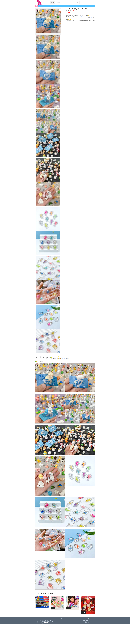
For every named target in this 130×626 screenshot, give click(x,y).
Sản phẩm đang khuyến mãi (42, 618)
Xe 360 (85, 621)
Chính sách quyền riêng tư (88, 618)
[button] (60, 10)
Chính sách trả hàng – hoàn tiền (76, 618)
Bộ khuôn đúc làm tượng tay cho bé (92, 8)
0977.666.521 (41, 622)
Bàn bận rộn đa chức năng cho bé (94, 8)
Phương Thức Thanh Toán (63, 618)
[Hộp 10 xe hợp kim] (42, 601)
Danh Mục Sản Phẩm (53, 618)
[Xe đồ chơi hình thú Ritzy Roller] (72, 602)
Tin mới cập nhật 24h (87, 622)
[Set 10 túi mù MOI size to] (57, 602)
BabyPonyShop (41, 623)
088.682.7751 (46, 622)
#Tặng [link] (67, 20)
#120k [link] (70, 23)
